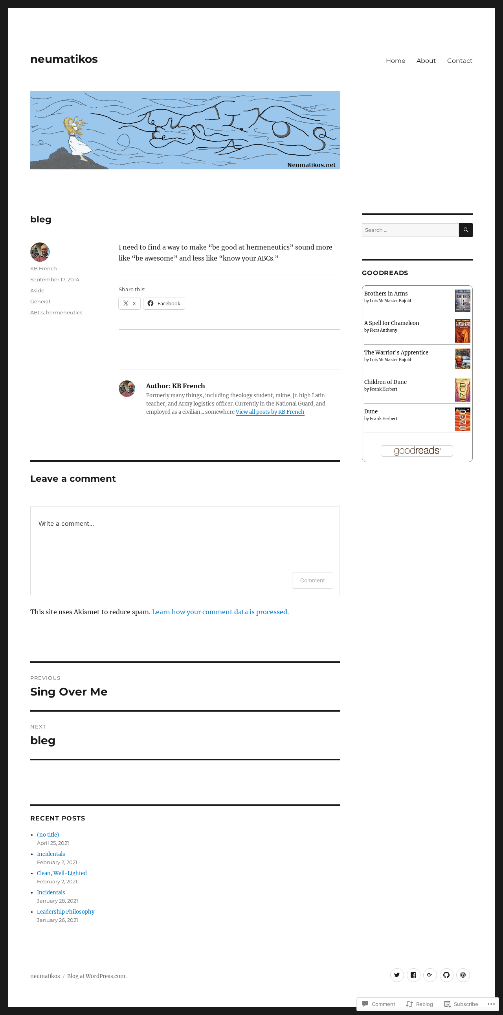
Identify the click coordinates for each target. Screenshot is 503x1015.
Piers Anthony (383, 330)
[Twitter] (397, 975)
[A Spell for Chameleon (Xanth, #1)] (462, 331)
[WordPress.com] (463, 975)
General (40, 301)
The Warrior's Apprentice (396, 352)
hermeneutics (64, 312)
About (426, 60)
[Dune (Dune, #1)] (462, 420)
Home (396, 60)
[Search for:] (410, 230)
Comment (312, 580)
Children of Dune (385, 382)
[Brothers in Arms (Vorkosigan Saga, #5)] (462, 300)
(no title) (48, 834)
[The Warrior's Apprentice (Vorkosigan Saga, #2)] (462, 358)
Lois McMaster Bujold (390, 300)
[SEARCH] (466, 230)
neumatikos (64, 59)
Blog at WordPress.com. (97, 976)
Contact (460, 60)
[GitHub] (446, 975)
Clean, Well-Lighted (62, 873)
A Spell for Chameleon (391, 323)
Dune (371, 411)
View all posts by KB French (270, 412)
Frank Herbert (383, 389)
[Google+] (430, 975)
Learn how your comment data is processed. (220, 612)
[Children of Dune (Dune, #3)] (462, 391)
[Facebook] (413, 975)
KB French (43, 268)
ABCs (37, 312)
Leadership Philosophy (65, 912)
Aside (37, 290)
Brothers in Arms (386, 293)
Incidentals (51, 854)
